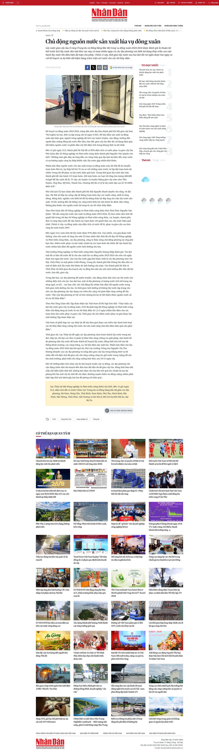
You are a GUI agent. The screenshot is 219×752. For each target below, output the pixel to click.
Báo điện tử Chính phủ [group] (89, 733)
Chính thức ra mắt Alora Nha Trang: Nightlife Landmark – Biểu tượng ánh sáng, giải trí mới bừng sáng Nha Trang (91, 721)
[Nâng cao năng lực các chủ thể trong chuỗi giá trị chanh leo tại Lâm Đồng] (166, 544)
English (92, 3)
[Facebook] (87, 67)
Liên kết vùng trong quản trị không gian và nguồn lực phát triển (164, 720)
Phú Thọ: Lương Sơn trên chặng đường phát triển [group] (73, 30)
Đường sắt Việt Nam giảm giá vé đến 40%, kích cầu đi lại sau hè (127, 624)
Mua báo (160, 3)
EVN (54, 419)
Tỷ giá (156, 160)
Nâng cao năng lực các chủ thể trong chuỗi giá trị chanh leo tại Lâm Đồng (164, 558)
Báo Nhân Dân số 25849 (84, 490)
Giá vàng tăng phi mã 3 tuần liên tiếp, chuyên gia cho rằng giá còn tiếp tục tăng (153, 151)
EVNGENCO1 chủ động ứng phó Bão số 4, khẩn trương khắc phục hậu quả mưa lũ (90, 592)
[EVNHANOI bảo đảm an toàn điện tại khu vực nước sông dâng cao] (53, 610)
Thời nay (138, 26)
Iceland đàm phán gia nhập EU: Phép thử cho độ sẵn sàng (127, 492)
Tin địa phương (186, 3)
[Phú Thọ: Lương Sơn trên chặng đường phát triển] (53, 511)
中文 (98, 3)
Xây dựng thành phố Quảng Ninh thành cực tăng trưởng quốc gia (91, 624)
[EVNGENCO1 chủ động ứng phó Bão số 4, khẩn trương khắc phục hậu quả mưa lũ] (91, 577)
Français (104, 3)
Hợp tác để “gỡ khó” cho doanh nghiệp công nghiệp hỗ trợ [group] (160, 30)
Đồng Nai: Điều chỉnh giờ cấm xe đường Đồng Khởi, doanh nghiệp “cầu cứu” (90, 688)
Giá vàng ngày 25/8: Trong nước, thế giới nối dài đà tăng (152, 105)
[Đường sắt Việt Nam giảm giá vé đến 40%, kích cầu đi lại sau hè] (128, 610)
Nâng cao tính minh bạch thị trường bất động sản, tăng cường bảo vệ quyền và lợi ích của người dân (166, 688)
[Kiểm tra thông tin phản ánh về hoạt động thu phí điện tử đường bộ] (128, 706)
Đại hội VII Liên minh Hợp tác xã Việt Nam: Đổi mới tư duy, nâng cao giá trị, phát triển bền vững (127, 655)
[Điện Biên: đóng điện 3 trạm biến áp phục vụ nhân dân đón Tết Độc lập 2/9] (166, 577)
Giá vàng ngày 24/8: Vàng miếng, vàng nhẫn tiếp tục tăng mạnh (152, 138)
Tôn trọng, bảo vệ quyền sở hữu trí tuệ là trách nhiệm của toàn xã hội (152, 95)
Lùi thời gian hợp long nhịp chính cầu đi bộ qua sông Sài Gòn (166, 624)
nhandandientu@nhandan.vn (171, 748)
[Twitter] (93, 67)
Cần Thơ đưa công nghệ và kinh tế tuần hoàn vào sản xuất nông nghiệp (152, 128)
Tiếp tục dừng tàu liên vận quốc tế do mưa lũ (52, 558)
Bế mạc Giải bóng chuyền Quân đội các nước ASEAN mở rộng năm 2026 (152, 83)
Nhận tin (201, 3)
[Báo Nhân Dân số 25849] (91, 478)
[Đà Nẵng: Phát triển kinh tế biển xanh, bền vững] (91, 511)
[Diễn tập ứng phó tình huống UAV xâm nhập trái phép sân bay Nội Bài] (53, 577)
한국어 (127, 3)
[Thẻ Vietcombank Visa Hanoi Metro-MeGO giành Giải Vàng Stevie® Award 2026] (128, 577)
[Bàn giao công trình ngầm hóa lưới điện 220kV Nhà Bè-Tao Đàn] (53, 673)
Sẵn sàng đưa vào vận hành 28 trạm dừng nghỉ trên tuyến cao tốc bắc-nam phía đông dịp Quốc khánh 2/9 (127, 688)
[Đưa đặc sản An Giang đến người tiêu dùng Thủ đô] (53, 640)
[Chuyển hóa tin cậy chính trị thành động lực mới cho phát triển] (53, 448)
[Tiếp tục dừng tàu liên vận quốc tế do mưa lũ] (53, 544)
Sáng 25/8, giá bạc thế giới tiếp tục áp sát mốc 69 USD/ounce (52, 720)
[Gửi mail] (99, 67)
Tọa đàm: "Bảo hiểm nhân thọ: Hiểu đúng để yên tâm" (151, 116)
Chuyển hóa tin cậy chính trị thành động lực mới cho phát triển (151, 72)
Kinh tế (49, 35)
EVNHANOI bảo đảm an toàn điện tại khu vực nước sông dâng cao (52, 624)
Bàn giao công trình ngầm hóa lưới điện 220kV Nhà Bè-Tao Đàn (53, 687)
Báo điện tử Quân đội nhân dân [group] (162, 733)
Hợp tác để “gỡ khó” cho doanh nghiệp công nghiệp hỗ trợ (128, 525)
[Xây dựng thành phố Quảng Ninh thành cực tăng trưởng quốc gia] (91, 610)
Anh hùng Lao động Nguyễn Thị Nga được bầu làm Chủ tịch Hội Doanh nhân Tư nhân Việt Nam (166, 655)
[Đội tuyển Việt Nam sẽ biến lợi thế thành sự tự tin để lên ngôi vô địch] (166, 448)
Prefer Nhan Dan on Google (122, 67)
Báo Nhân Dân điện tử (109, 15)
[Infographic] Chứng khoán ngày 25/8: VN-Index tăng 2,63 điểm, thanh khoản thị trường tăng (165, 526)
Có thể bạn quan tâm (53, 433)
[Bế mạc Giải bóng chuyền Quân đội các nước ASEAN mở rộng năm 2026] (91, 448)
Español (120, 3)
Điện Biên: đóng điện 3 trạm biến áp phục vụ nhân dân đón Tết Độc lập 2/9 (165, 591)
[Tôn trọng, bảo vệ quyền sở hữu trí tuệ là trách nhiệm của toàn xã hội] (128, 448)
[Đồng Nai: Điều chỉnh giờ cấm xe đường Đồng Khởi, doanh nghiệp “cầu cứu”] (91, 673)
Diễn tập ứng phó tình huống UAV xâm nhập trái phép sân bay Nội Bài (52, 591)
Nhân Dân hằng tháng (173, 26)
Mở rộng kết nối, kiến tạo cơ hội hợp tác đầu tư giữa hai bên (127, 558)
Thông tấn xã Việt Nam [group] (112, 733)
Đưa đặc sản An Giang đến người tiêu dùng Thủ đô (52, 654)
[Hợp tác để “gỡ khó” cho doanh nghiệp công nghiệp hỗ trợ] (128, 511)
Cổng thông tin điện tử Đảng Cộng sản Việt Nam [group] (56, 733)
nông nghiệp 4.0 (82, 419)
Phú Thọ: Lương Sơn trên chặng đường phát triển (53, 525)
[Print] (105, 67)
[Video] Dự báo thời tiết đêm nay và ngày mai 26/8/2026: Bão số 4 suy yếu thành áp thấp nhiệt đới (52, 493)
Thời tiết (146, 160)
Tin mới (172, 3)
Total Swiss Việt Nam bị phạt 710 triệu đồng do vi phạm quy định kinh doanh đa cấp (90, 559)
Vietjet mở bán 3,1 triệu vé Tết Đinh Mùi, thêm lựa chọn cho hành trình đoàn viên (89, 655)
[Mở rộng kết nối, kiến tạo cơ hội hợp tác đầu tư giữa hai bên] (128, 544)
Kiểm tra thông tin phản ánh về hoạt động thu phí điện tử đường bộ (126, 720)
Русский (112, 3)
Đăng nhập (214, 3)
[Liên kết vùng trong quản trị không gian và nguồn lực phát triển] (166, 706)
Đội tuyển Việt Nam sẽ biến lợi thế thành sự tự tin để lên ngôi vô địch (163, 462)
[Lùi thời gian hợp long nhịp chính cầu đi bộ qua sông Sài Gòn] (166, 610)
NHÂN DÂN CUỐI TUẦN (153, 26)
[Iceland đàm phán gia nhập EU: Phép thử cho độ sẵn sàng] (128, 478)
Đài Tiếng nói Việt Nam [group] (135, 733)
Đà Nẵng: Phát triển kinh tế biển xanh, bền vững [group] (115, 30)
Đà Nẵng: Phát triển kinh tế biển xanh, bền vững (90, 525)
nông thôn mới (66, 419)
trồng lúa (96, 419)
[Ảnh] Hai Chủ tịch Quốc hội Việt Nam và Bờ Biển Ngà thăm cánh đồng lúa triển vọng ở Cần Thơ (165, 493)
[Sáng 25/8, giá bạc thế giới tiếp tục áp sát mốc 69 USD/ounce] (53, 706)
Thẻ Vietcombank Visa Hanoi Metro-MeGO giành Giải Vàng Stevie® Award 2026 (128, 592)
